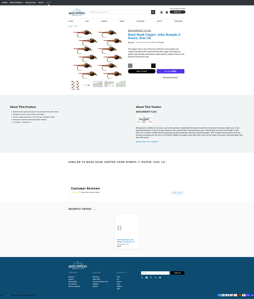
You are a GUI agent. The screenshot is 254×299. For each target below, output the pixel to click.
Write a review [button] (177, 193)
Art (87, 21)
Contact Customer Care (100, 281)
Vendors (178, 21)
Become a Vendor (74, 286)
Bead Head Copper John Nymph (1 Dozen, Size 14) (126, 241)
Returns (95, 286)
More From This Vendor (147, 142)
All (76, 26)
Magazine (31, 3)
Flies (71, 21)
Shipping (95, 284)
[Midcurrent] (77, 12)
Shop (48, 3)
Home (5, 3)
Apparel (141, 21)
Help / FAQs (96, 279)
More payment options (170, 77)
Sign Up (177, 12)
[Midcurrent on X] (155, 278)
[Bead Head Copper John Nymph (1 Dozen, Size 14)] (97, 54)
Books (105, 21)
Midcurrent (7, 295)
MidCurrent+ (16, 3)
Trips (41, 3)
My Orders (96, 277)
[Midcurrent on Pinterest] (151, 278)
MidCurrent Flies (139, 30)
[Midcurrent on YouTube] (160, 278)
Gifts (159, 21)
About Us (71, 277)
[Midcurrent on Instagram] (146, 278)
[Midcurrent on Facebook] (142, 278)
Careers (71, 279)
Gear (122, 21)
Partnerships (72, 281)
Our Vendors (72, 284)
